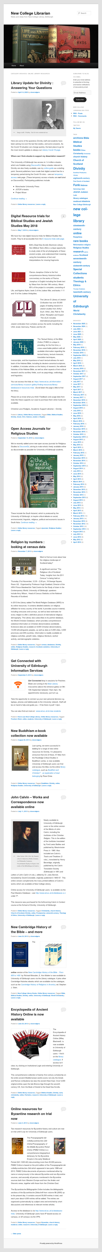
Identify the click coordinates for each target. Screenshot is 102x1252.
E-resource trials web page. (53, 238)
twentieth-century (82, 291)
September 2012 (79, 529)
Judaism (84, 192)
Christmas (87, 154)
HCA (24, 417)
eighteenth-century (81, 178)
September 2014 (79, 466)
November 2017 (79, 371)
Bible (49, 414)
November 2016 (79, 402)
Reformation (78, 244)
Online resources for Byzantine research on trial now (31, 1113)
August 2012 (78, 531)
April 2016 (77, 418)
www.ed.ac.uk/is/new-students (48, 711)
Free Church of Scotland (81, 181)
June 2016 (77, 413)
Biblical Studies (57, 414)
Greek (19, 417)
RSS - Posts (77, 113)
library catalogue (80, 198)
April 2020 (77, 339)
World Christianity (57, 995)
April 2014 (77, 479)
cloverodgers (35, 92)
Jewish (34, 417)
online (13, 647)
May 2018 (76, 360)
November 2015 (79, 431)
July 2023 (76, 329)
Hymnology (77, 189)
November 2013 (79, 492)
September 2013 (79, 497)
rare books (80, 241)
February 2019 (78, 347)
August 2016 (78, 408)
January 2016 (78, 426)
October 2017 (78, 373)
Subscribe (80, 100)
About (22, 65)
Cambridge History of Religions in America (38, 984)
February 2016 (78, 423)
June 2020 (77, 334)
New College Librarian (30, 13)
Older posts (16, 1233)
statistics (46, 647)
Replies (42, 417)
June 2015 (77, 442)
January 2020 (78, 342)
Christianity (45, 911)
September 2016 (79, 405)
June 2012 (77, 537)
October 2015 (78, 434)
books (76, 150)
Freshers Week (16, 719)
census (44, 644)
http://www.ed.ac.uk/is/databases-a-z (51, 893)
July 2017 (76, 381)
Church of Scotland (18, 913)
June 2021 (77, 331)
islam (83, 189)
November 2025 (79, 323)
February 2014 (78, 484)
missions (85, 201)
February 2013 (78, 516)
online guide (49, 168)
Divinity (13, 417)
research (32, 647)
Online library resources (26, 204)
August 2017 (78, 379)
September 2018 (79, 355)
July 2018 (76, 358)
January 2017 (78, 397)
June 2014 (77, 473)
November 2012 (79, 523)
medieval (14, 1224)
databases (51, 644)
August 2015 (78, 439)
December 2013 (79, 489)
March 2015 (77, 450)
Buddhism (45, 783)
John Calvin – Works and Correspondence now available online (30, 802)
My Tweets (77, 128)
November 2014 (79, 460)
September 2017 (79, 376)
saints (86, 252)
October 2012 (78, 526)
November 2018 (79, 350)
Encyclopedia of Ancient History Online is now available (29, 1014)
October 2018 (78, 352)
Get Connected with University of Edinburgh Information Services (29, 665)
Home (14, 65)
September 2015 (79, 437)
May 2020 (76, 337)
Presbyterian (41, 913)
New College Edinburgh (82, 204)
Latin (75, 195)
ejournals (44, 528)
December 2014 (79, 458)
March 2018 (77, 365)
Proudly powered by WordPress (51, 1243)
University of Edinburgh (42, 719)
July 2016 (76, 410)
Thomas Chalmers (79, 289)
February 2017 (78, 394)
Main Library (53, 683)
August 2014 (78, 468)
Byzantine (45, 1222)
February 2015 (78, 452)
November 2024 (79, 326)
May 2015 (76, 444)
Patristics (28, 1095)
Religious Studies (55, 528)
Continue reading (19, 198)
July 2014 (76, 471)
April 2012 (77, 542)
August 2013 (78, 500)
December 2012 (79, 521)
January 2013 (78, 518)
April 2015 (77, 447)
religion (87, 244)
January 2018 (78, 368)
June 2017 (77, 384)
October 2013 (78, 495)
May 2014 (76, 476)
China (83, 150)
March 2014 (77, 481)
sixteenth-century (52, 913)
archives (78, 138)
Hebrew (29, 417)
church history (55, 911)
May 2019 (76, 344)
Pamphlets (77, 237)
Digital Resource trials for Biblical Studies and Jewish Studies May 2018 (32, 221)
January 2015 (78, 455)
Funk (76, 185)
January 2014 (78, 487)
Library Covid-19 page (51, 150)
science (76, 255)
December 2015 (79, 429)
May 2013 (76, 508)
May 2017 (76, 387)
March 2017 (77, 392)
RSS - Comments (79, 116)
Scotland (39, 647)
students (30, 719)
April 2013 (77, 510)
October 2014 (78, 463)
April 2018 (77, 363)
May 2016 (76, 416)
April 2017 (77, 389)
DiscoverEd (36, 165)
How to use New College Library (29, 717)
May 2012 (76, 539)
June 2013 (77, 505)
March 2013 (77, 513)
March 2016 (77, 421)
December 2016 (79, 400)
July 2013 (76, 502)
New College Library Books (27, 993)
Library (20, 414)
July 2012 (76, 534)
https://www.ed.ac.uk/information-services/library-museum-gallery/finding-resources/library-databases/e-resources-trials (36, 384)
